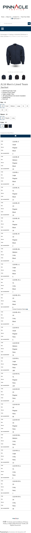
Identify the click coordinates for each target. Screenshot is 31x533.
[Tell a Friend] (15, 136)
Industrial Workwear (20, 34)
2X (27, 106)
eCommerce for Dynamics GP (17, 532)
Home (2, 16)
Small (6, 106)
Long (13, 118)
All (2, 106)
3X (2, 110)
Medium (13, 106)
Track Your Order (25, 16)
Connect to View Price (6, 133)
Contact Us (16, 16)
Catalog (11, 34)
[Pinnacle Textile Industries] (15, 7)
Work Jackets (4, 36)
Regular (7, 118)
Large (18, 106)
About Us (8, 16)
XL (23, 106)
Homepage (3, 34)
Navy (10, 126)
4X (6, 110)
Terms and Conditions (15, 522)
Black (6, 126)
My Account (16, 18)
